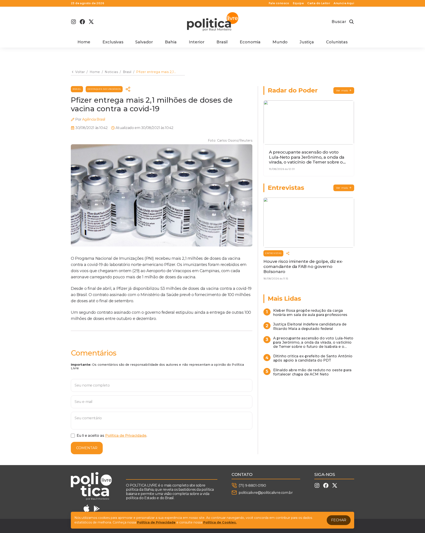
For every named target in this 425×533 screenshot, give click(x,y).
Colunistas (337, 42)
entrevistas (273, 253)
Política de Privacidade (125, 435)
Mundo (280, 42)
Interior (197, 42)
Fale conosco (279, 3)
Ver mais (342, 90)
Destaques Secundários (104, 89)
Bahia (171, 42)
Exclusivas (112, 42)
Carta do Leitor (318, 3)
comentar (86, 448)
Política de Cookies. (220, 522)
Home (83, 42)
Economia (250, 42)
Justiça (306, 42)
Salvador (144, 42)
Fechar (338, 520)
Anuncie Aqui (344, 3)
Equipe (298, 3)
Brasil (222, 42)
